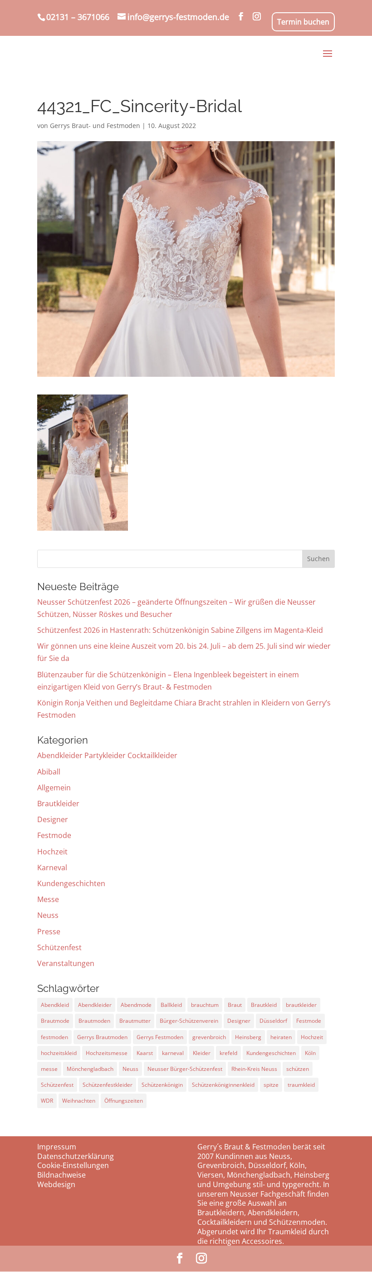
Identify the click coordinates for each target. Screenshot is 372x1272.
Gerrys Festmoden (160, 1037)
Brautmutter (135, 1021)
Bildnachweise (61, 1175)
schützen (297, 1069)
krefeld (228, 1053)
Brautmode (55, 1021)
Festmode (54, 835)
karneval (173, 1053)
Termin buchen (303, 22)
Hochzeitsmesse (106, 1053)
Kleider (201, 1053)
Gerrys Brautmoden (102, 1037)
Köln (310, 1053)
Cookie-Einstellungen (73, 1165)
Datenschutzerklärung (75, 1156)
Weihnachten (78, 1100)
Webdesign (56, 1184)
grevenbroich (209, 1037)
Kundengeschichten (71, 883)
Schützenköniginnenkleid (223, 1085)
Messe (48, 899)
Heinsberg (248, 1037)
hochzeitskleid (59, 1053)
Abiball (48, 772)
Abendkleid (55, 1005)
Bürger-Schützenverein (189, 1021)
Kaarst (145, 1053)
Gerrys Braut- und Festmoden (95, 125)
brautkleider (301, 1005)
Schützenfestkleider (107, 1085)
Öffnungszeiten (123, 1100)
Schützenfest (59, 947)
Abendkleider (95, 1005)
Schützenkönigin (162, 1085)
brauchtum (205, 1005)
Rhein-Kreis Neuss (254, 1069)
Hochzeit (52, 852)
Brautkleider (58, 804)
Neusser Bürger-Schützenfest (184, 1069)
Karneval (52, 868)
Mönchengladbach (90, 1069)
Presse (48, 932)
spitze (271, 1085)
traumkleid (301, 1085)
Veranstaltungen (65, 963)
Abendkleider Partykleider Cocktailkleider (107, 755)
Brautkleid (264, 1005)
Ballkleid (171, 1005)
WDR (47, 1100)
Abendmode (136, 1005)
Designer (52, 819)
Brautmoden (94, 1021)
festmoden (54, 1037)
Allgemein (54, 788)
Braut (235, 1005)
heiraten (281, 1037)
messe (49, 1069)
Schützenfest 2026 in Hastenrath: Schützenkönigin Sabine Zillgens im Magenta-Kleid (180, 630)
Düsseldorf (273, 1021)
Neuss (48, 915)
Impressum (56, 1147)
